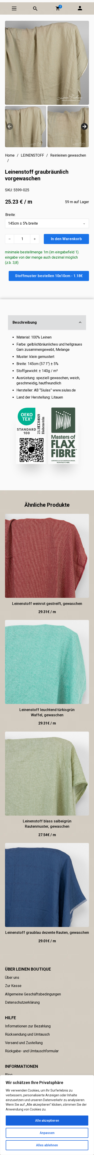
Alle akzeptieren (47, 1120)
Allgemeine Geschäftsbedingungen (33, 994)
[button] (57, 8)
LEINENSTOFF (32, 155)
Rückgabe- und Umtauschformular (32, 1051)
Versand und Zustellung (24, 1043)
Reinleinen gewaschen (68, 155)
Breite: (10, 215)
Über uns (12, 977)
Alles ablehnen (47, 1145)
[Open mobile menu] (14, 8)
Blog (8, 1075)
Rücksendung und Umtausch (27, 1034)
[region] (47, 1115)
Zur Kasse (13, 986)
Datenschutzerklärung (22, 1002)
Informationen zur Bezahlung (28, 1026)
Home (10, 155)
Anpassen (47, 1133)
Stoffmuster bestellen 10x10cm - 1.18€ (49, 276)
